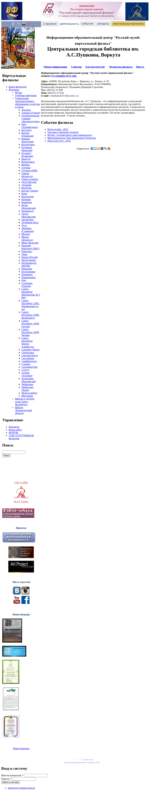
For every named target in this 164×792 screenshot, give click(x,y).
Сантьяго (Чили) (30, 349)
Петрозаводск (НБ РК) (29, 264)
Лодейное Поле (29, 222)
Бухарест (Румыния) (27, 154)
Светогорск (27, 352)
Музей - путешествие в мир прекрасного (69, 135)
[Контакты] (18, 25)
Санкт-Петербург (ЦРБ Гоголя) (30, 323)
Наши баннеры (21, 748)
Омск (24, 254)
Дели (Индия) (29, 182)
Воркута (26, 159)
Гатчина (25, 167)
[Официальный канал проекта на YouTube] (17, 603)
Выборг (25, 164)
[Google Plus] (109, 148)
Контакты (14, 426)
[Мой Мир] (102, 148)
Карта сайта (15, 429)
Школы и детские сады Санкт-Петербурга (24, 401)
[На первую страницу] (13, 25)
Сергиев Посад (29, 355)
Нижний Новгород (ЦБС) (30, 247)
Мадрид (25, 234)
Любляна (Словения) (27, 230)
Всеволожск (28, 161)
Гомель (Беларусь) (27, 175)
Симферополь (29, 361)
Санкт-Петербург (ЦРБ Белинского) (30, 315)
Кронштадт (27, 211)
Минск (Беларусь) (27, 238)
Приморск (27, 274)
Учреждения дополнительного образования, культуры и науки (27, 102)
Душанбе (26, 185)
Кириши (26, 199)
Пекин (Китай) (29, 257)
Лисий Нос (27, 219)
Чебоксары (27, 384)
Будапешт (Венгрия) (26, 149)
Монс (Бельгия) (29, 242)
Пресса (140, 66)
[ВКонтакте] (92, 148)
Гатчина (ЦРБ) (29, 170)
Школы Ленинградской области (23, 410)
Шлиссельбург (29, 393)
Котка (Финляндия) (28, 206)
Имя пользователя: (12, 775)
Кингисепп (27, 196)
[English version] (29, 25)
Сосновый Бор (29, 367)
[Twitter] (95, 148)
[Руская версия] (23, 25)
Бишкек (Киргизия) (27, 140)
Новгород (26, 251)
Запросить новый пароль (21, 788)
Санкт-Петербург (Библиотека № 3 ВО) (30, 293)
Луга (24, 225)
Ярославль (27, 395)
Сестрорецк (27, 358)
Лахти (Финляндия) (28, 215)
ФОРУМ (13, 432)
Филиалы (14, 89)
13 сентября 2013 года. (64, 75)
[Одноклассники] (98, 148)
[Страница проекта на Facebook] (25, 603)
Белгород (26, 130)
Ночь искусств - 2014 (59, 140)
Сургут (25, 369)
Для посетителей (95, 66)
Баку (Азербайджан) (29, 126)
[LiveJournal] (105, 148)
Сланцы (25, 364)
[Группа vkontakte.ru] (17, 593)
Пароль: (6, 778)
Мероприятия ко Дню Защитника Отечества (71, 138)
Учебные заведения (25, 95)
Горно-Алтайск (29, 179)
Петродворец (28, 260)
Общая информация (55, 66)
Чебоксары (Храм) (27, 388)
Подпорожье (28, 271)
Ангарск (26, 109)
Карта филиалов (17, 86)
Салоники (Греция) (27, 284)
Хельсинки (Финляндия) (28, 380)
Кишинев (26, 202)
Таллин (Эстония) (26, 374)
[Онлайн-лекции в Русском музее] (18, 517)
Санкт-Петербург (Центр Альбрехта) (27, 342)
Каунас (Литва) (29, 190)
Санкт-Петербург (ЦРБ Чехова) (30, 332)
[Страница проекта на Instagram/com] (25, 593)
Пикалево (26, 268)
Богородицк (28, 144)
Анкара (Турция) (30, 112)
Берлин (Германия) (27, 134)
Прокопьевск (28, 277)
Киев (24, 193)
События (76, 66)
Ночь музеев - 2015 (57, 129)
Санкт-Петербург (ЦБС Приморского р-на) (30, 305)
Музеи (18, 92)
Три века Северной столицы (62, 132)
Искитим (26, 187)
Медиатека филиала (120, 66)
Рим (23, 280)
